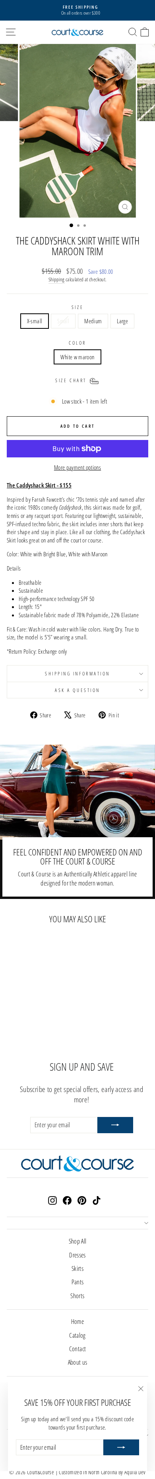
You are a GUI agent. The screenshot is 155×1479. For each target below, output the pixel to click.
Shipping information (77, 673)
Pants (78, 1282)
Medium (93, 321)
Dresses (77, 1255)
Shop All (78, 1241)
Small (63, 321)
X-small (35, 321)
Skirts (77, 1268)
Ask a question (77, 690)
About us (77, 1362)
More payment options (77, 467)
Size (77, 307)
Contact (77, 1348)
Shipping (56, 279)
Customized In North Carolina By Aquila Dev (102, 1472)
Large (122, 321)
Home (77, 1321)
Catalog (77, 1335)
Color (77, 342)
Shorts (77, 1295)
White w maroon (77, 357)
